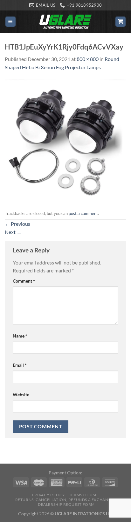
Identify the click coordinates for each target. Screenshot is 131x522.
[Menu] (10, 22)
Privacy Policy (48, 494)
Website (21, 394)
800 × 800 (88, 59)
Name (20, 335)
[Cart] (120, 22)
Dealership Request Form (66, 504)
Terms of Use (83, 494)
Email (20, 365)
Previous (17, 224)
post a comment (83, 213)
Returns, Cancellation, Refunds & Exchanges (65, 499)
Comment (24, 281)
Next (13, 232)
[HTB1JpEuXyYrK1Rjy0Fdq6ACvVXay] (65, 139)
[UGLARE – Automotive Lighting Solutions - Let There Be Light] (65, 21)
